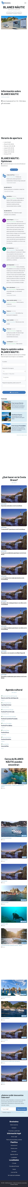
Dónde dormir (14, 1145)
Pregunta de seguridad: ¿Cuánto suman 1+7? (11, 382)
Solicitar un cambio (5, 97)
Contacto (14, 1127)
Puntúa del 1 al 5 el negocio (8, 368)
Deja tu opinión (14, 169)
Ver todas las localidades (14, 1175)
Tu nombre (4, 361)
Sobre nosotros (14, 1124)
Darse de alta (21, 1109)
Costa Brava (9, 12)
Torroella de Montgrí (14, 1166)
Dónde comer (14, 1148)
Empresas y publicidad (14, 1130)
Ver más (14, 482)
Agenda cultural (14, 1154)
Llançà (14, 1169)
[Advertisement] (14, 45)
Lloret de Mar (14, 1172)
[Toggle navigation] (25, 2)
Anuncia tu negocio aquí (22, 435)
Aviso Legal (14, 1136)
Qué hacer (14, 1151)
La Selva (15, 12)
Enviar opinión (14, 392)
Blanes (19, 12)
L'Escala (14, 1163)
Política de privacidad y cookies (17, 1112)
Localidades (14, 1157)
